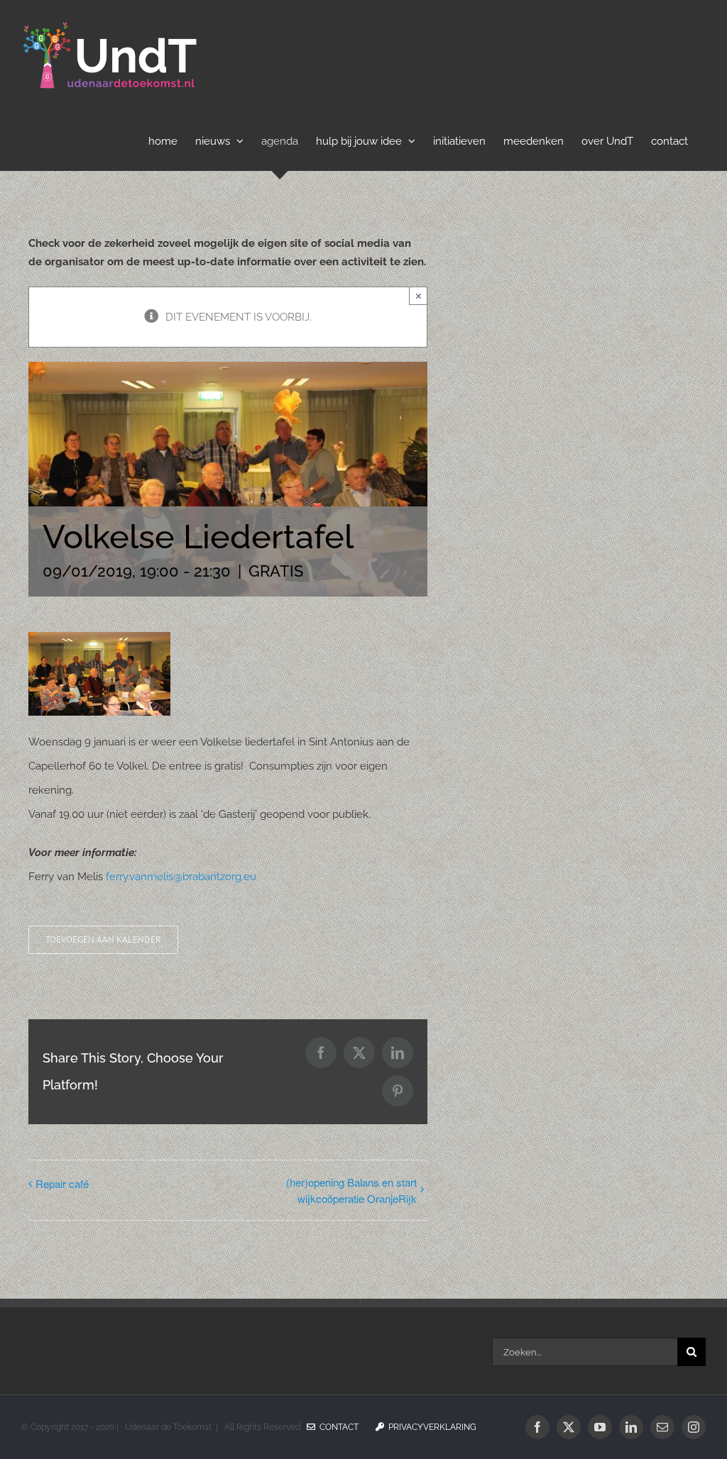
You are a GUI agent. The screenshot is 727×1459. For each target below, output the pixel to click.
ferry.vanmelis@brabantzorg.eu (181, 876)
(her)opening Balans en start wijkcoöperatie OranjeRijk (351, 1190)
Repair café (62, 1183)
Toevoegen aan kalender (103, 939)
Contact (337, 1427)
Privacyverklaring (430, 1427)
